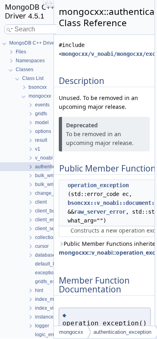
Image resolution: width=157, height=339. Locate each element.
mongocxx (71, 332)
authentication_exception (122, 332)
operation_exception (98, 185)
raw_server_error (100, 211)
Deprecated (82, 125)
